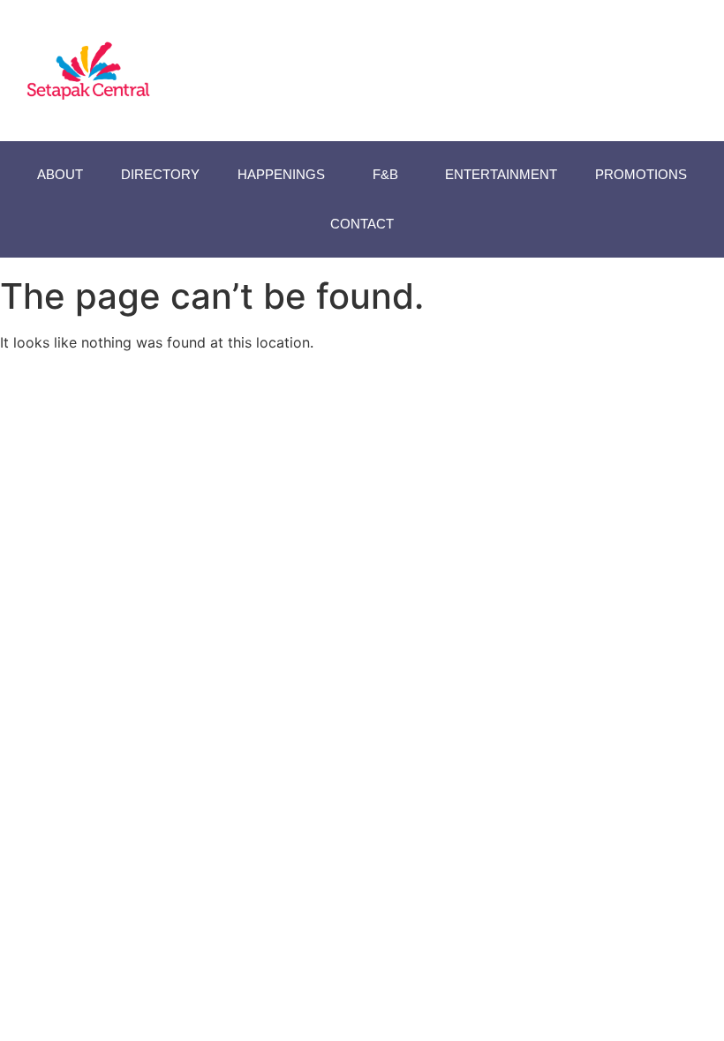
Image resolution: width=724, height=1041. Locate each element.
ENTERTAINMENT (501, 174)
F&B (385, 174)
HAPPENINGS (281, 174)
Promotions (641, 174)
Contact (362, 223)
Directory (160, 174)
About (60, 174)
